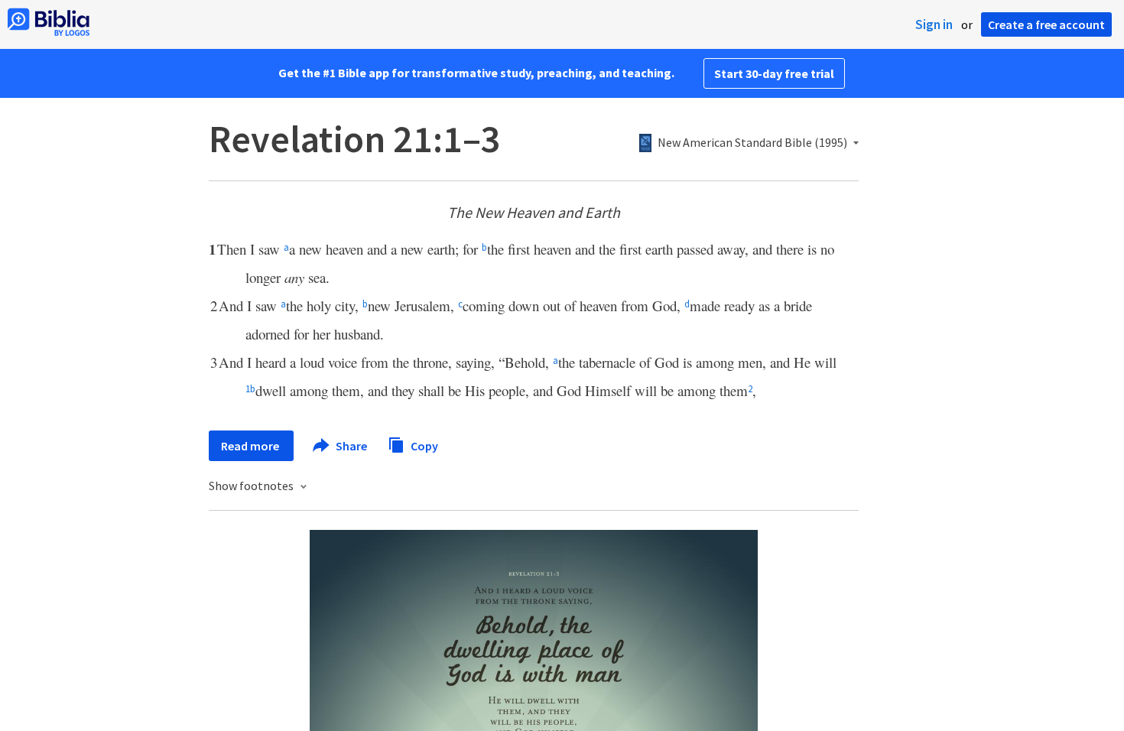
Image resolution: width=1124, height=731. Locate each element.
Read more (251, 445)
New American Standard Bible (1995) (752, 143)
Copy (423, 445)
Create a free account (1046, 24)
